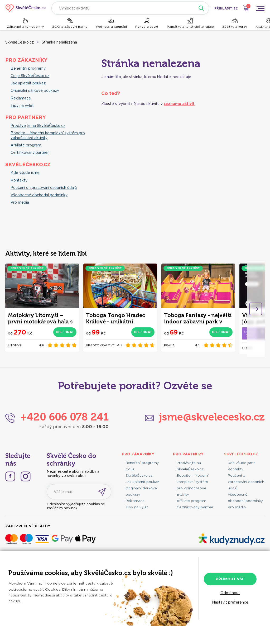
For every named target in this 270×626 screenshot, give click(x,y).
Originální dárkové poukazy (35, 90)
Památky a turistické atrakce (190, 26)
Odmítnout (230, 593)
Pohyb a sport (146, 26)
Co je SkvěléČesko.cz (30, 76)
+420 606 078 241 (64, 416)
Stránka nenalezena (59, 42)
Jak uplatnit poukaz (28, 83)
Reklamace (21, 98)
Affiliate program (26, 145)
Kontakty (19, 180)
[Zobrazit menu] (260, 8)
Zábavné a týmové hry (25, 26)
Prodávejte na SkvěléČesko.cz (38, 125)
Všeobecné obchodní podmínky (39, 195)
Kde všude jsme (25, 172)
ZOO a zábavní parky (69, 26)
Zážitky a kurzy (234, 26)
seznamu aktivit (179, 104)
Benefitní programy (28, 68)
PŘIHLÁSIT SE (226, 8)
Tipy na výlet (22, 105)
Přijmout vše (230, 579)
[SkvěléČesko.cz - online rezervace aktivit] (25, 8)
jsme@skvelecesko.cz (212, 416)
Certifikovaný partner (30, 152)
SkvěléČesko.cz (19, 42)
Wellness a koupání (111, 26)
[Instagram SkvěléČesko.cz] (26, 476)
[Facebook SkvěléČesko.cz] (10, 476)
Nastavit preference (230, 602)
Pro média (20, 202)
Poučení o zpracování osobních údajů (44, 187)
